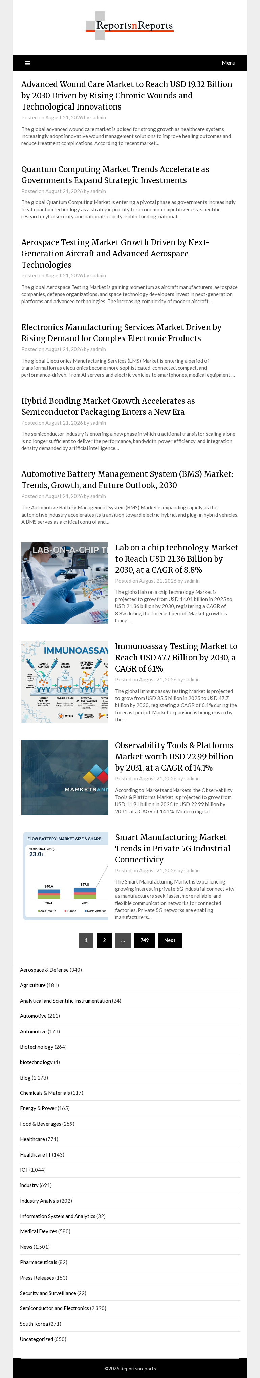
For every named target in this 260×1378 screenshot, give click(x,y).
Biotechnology (36, 1047)
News (26, 1247)
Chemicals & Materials (45, 1093)
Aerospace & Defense (44, 970)
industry (29, 1185)
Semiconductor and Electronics (54, 1308)
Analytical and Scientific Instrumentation (65, 1000)
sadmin (98, 117)
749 (144, 940)
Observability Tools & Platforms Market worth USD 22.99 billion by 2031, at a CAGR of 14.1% (174, 757)
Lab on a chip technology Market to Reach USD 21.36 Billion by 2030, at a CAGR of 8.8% (176, 559)
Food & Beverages (40, 1124)
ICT (24, 1170)
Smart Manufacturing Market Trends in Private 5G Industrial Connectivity (173, 849)
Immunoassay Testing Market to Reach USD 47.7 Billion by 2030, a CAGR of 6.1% (176, 658)
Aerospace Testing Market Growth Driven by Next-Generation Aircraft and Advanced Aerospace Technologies (115, 254)
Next (170, 940)
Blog (25, 1077)
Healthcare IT (35, 1154)
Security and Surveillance (48, 1293)
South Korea (34, 1324)
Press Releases (37, 1278)
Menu (228, 62)
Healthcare (32, 1139)
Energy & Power (38, 1108)
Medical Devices (38, 1231)
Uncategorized (36, 1339)
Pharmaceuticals (38, 1262)
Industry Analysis (39, 1201)
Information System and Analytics (57, 1216)
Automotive (33, 1016)
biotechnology (36, 1062)
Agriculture (33, 985)
